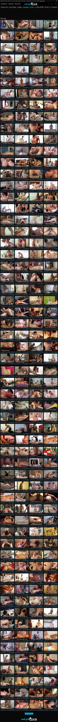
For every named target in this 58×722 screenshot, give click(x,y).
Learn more (42, 1)
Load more (29, 713)
